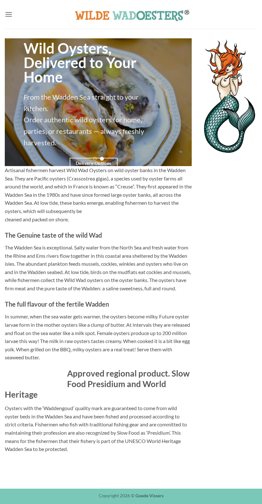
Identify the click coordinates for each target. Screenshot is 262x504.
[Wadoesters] (131, 14)
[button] (8, 14)
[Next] (180, 102)
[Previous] (16, 102)
